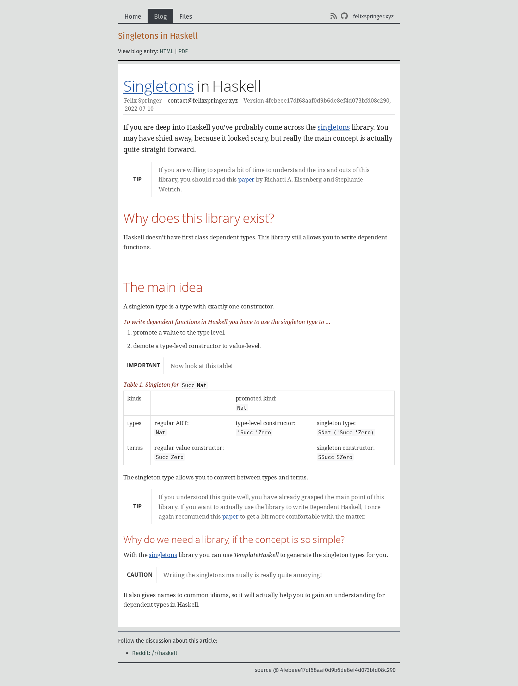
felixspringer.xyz (373, 16)
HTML (166, 51)
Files (185, 16)
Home (132, 16)
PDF (183, 51)
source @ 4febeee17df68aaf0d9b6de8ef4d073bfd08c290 (325, 670)
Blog (160, 16)
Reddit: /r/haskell (154, 653)
